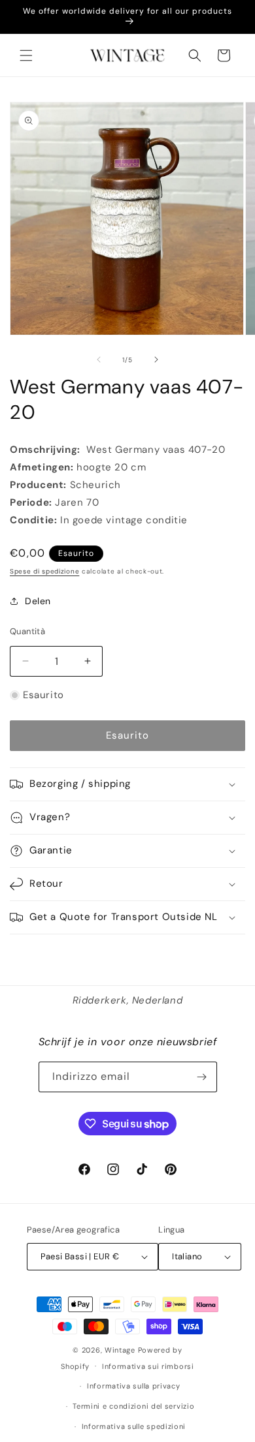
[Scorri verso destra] (156, 359)
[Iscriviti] (202, 1077)
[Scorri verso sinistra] (98, 359)
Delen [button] (38, 601)
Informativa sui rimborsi (148, 1366)
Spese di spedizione (44, 571)
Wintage (120, 1350)
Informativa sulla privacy (133, 1385)
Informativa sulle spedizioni (134, 1426)
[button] (26, 55)
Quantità (27, 631)
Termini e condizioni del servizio (133, 1406)
